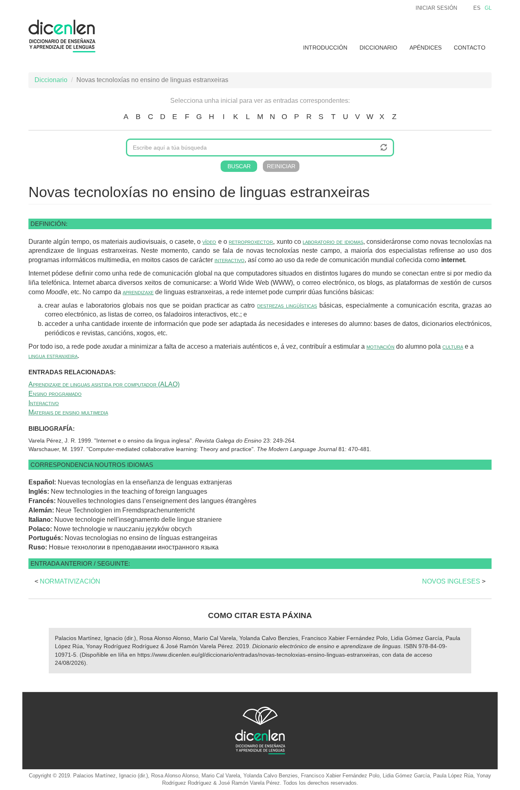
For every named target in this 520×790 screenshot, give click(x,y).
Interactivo (43, 402)
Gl (488, 8)
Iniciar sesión (436, 8)
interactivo (229, 259)
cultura (452, 346)
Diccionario (378, 47)
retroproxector (251, 241)
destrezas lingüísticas (287, 305)
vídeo (209, 241)
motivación (380, 346)
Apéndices (426, 47)
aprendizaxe (138, 292)
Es (477, 8)
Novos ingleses (451, 581)
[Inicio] (65, 36)
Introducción (325, 47)
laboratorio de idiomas (333, 241)
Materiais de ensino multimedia (68, 412)
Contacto (469, 47)
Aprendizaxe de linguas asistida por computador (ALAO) (104, 384)
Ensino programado (55, 393)
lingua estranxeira (53, 355)
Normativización (70, 581)
